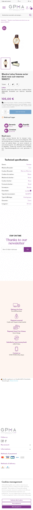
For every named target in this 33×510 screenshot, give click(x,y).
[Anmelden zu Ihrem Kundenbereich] (27, 7)
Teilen (8, 84)
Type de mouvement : (8, 194)
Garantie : (5, 200)
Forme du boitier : (7, 184)
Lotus (4, 87)
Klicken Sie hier (14, 380)
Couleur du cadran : (8, 174)
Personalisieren (16, 503)
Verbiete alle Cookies (16, 500)
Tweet (12, 84)
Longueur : (5, 204)
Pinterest (17, 84)
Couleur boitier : (7, 181)
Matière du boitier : (8, 177)
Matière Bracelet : (7, 168)
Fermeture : (5, 187)
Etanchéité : (5, 191)
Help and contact (6, 1)
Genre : (4, 164)
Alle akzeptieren (16, 506)
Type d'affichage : (7, 197)
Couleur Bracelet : (7, 171)
